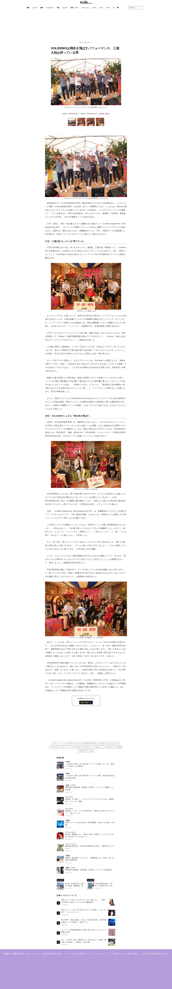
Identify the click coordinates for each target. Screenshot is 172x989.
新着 (28, 7)
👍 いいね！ (86, 702)
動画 (41, 7)
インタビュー (50, 7)
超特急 (119, 747)
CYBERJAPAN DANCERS (89, 743)
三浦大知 (78, 747)
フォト (101, 7)
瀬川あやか (110, 747)
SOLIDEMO (55, 747)
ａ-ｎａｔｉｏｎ (58, 743)
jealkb (103, 743)
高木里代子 (83, 751)
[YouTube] (118, 8)
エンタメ (65, 7)
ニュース (34, 7)
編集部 (107, 114)
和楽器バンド (99, 747)
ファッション (85, 7)
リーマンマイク (67, 747)
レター (108, 7)
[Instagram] (114, 8)
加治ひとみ (88, 747)
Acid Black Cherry (73, 743)
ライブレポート (86, 42)
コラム (94, 7)
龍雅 (92, 751)
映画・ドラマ (75, 7)
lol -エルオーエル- (114, 743)
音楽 (58, 7)
